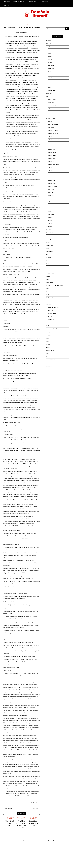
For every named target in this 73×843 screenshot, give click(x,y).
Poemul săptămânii (52, 329)
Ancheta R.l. (49, 93)
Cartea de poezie (52, 170)
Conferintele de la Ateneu (52, 229)
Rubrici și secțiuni (32, 1)
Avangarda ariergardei (53, 124)
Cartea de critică (51, 143)
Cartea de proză (51, 174)
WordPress (56, 840)
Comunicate (49, 226)
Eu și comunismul (50, 260)
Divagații (50, 56)
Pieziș (49, 81)
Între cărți (50, 211)
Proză (47, 338)
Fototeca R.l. (49, 279)
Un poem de (50, 332)
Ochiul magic (49, 316)
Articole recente (45, 1)
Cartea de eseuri (51, 149)
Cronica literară (51, 195)
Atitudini (48, 112)
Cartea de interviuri (52, 158)
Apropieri (50, 121)
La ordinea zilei (51, 68)
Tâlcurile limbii (49, 363)
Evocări (48, 276)
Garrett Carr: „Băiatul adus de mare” (33, 823)
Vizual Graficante (28, 840)
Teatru (49, 109)
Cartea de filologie (52, 152)
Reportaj (48, 344)
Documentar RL (49, 245)
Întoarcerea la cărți (52, 208)
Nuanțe (49, 71)
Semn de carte (51, 223)
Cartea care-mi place (53, 130)
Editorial (50, 59)
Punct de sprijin (51, 214)
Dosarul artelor (49, 251)
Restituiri (48, 347)
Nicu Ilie (21, 840)
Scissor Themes (40, 840)
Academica (48, 40)
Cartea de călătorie (52, 136)
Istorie (47, 294)
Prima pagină (7, 1)
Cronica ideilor (51, 192)
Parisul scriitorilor (52, 313)
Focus (49, 205)
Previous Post (8, 808)
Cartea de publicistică (53, 177)
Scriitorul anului (50, 350)
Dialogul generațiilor (51, 239)
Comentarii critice (50, 118)
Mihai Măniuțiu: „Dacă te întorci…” (9, 823)
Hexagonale (50, 310)
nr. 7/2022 (25, 32)
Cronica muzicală (52, 105)
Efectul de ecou (51, 319)
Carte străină (51, 127)
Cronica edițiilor (51, 189)
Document (48, 242)
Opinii (49, 74)
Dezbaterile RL (49, 236)
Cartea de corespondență (53, 140)
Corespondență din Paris (53, 307)
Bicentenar (50, 267)
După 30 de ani (51, 360)
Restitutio (50, 217)
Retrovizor (50, 220)
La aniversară (51, 273)
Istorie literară (49, 298)
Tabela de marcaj (52, 90)
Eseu (47, 254)
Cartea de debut (51, 146)
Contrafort (50, 50)
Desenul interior (51, 198)
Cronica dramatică (52, 99)
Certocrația (50, 47)
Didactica (50, 53)
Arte (47, 96)
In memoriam (49, 282)
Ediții (5, 5)
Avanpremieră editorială (21, 25)
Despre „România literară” (18, 1)
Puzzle (49, 87)
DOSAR (48, 248)
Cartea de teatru (51, 180)
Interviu (48, 291)
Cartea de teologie (52, 183)
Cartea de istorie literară (53, 164)
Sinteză (48, 353)
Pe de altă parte (51, 78)
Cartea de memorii (52, 167)
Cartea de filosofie (52, 155)
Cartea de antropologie (53, 133)
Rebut (49, 322)
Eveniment (48, 263)
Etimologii (48, 257)
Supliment (48, 356)
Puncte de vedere (52, 84)
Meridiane (48, 304)
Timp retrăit (49, 366)
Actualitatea (49, 43)
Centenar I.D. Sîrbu (52, 270)
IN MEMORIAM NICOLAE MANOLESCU (55, 285)
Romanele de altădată (53, 301)
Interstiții (50, 62)
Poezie (47, 325)
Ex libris (49, 201)
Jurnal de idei (51, 65)
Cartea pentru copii (52, 186)
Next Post (35, 808)
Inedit (47, 288)
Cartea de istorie (51, 161)
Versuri (49, 335)
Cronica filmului (51, 102)
